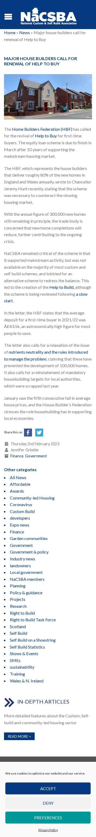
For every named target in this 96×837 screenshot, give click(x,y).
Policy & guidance (26, 592)
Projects (17, 599)
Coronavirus (21, 504)
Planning (18, 585)
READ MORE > (19, 736)
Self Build (18, 633)
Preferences (48, 817)
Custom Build (22, 511)
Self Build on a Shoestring (33, 639)
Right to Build (22, 612)
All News (18, 477)
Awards (17, 490)
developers (20, 517)
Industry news (22, 558)
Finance (16, 456)
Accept (48, 788)
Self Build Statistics (27, 646)
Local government (26, 572)
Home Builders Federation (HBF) (42, 129)
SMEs (15, 660)
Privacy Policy (48, 830)
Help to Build (61, 287)
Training (17, 673)
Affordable (20, 484)
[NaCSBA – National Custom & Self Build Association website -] (49, 15)
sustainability (22, 666)
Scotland (18, 626)
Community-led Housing (32, 497)
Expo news (19, 524)
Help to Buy (46, 135)
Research (18, 606)
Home (9, 32)
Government (36, 456)
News (24, 32)
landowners (20, 565)
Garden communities (29, 538)
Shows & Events (24, 653)
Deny (48, 803)
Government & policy (29, 551)
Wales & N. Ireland (26, 680)
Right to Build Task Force (33, 619)
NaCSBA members (27, 579)
